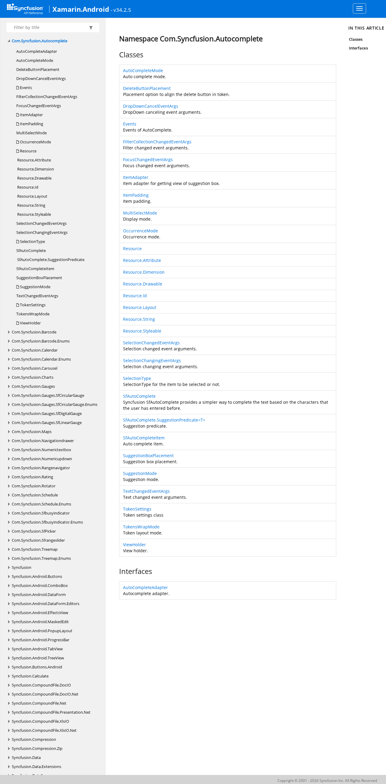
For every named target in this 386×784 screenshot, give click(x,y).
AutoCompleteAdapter (36, 51)
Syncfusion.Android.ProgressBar (40, 639)
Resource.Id (27, 187)
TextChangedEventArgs (37, 295)
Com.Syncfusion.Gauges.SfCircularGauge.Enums (54, 404)
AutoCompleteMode (34, 60)
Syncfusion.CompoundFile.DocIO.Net (45, 694)
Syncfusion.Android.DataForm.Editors (45, 603)
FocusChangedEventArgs (38, 105)
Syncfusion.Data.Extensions (36, 766)
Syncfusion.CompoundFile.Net (39, 703)
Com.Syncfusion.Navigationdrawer (43, 440)
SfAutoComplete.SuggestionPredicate (50, 259)
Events (25, 87)
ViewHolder (30, 323)
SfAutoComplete (31, 250)
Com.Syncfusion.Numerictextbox (41, 449)
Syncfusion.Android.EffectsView (40, 612)
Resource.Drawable (34, 178)
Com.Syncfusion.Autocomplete (39, 40)
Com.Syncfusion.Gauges (33, 386)
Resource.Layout (31, 196)
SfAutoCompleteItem (35, 268)
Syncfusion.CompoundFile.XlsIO (40, 721)
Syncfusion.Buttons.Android (37, 667)
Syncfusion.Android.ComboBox (40, 585)
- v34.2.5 (121, 9)
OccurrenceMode (35, 142)
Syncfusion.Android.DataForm (39, 594)
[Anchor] (116, 55)
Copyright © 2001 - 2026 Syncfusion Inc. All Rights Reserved (327, 780)
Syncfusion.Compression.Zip (37, 748)
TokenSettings (32, 305)
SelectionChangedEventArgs (41, 223)
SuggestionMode (34, 286)
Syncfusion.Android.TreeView (38, 658)
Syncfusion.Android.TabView (37, 649)
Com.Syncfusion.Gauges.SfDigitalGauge (47, 413)
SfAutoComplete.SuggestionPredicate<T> (164, 420)
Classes (355, 39)
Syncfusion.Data (26, 757)
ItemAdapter (31, 114)
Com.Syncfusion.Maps (32, 431)
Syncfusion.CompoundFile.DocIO (41, 685)
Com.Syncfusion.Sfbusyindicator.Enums (47, 522)
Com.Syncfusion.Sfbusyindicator (41, 513)
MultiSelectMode (31, 132)
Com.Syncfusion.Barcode (34, 332)
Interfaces (358, 48)
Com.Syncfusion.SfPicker (34, 531)
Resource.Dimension (35, 169)
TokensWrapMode (32, 314)
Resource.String (30, 205)
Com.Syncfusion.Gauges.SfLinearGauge (47, 422)
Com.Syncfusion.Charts (32, 377)
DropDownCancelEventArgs (41, 78)
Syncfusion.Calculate (30, 676)
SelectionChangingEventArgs (42, 232)
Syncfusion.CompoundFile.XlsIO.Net (44, 730)
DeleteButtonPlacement (37, 69)
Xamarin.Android (80, 9)
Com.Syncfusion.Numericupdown (42, 458)
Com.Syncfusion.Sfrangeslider (38, 540)
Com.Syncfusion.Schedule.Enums (41, 504)
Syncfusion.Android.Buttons (37, 576)
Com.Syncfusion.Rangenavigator (41, 467)
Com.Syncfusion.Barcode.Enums (41, 341)
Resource (27, 151)
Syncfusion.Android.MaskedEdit (40, 621)
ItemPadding (31, 123)
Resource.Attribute (33, 160)
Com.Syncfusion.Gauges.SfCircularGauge (48, 395)
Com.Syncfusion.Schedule (35, 495)
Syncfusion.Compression (34, 739)
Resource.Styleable (33, 214)
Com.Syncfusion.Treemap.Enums (41, 558)
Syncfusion (21, 567)
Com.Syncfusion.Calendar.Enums (41, 359)
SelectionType (32, 241)
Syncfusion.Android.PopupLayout (42, 630)
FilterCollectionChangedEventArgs (46, 96)
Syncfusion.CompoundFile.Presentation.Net (51, 712)
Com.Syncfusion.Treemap (35, 549)
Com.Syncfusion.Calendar (35, 350)
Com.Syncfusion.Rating (32, 477)
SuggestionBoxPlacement (39, 277)
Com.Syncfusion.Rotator (33, 486)
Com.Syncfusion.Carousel (34, 368)
